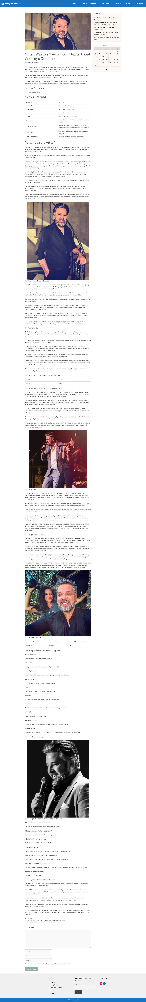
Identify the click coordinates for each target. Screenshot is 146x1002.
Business (93, 4)
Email (76, 984)
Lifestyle (127, 4)
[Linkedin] (104, 983)
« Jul (106, 69)
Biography (29, 918)
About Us (52, 982)
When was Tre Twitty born (32, 67)
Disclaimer (53, 993)
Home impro (105, 4)
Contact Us (139, 4)
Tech (83, 4)
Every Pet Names (12, 3)
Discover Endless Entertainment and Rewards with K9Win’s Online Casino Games (46, 920)
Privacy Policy (54, 985)
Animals (73, 4)
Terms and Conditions (56, 988)
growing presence (76, 188)
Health (117, 4)
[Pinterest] (101, 983)
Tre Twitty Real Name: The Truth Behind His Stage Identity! (41, 922)
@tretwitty (51, 645)
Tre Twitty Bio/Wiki (34, 92)
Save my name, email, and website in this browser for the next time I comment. (49, 964)
